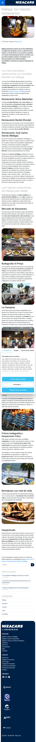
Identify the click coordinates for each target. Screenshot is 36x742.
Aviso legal (5, 662)
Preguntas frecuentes (8, 664)
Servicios (5, 645)
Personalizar (17, 384)
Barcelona (4, 603)
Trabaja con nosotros (8, 660)
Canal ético (5, 658)
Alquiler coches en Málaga (9, 637)
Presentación (6, 647)
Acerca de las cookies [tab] (27, 350)
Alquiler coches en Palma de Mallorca (13, 641)
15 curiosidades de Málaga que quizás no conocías (15, 576)
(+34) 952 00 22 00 (10, 630)
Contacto (4, 651)
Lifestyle (4, 607)
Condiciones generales (9, 666)
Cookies (4, 670)
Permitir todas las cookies (18, 379)
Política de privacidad (8, 668)
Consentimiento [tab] (6, 350)
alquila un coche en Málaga (17, 91)
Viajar (20, 41)
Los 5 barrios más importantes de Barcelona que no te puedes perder (16, 582)
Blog (3, 649)
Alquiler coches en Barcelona (10, 639)
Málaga (16, 41)
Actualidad (5, 614)
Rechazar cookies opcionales (18, 390)
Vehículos (5, 643)
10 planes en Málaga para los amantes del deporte (15, 588)
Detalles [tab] (16, 350)
